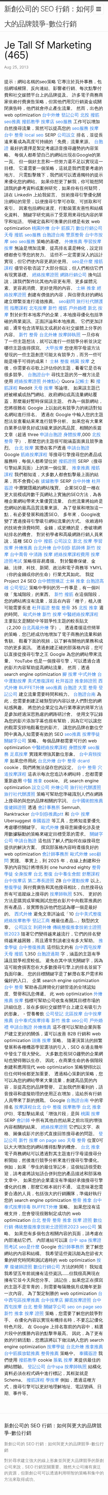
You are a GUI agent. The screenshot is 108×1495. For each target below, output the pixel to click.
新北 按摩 (82, 541)
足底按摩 (19, 754)
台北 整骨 (41, 1220)
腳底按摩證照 (78, 1300)
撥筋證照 (67, 461)
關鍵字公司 (15, 740)
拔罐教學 (50, 481)
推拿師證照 (86, 681)
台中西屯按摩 (88, 947)
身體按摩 (72, 434)
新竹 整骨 (28, 334)
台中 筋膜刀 (62, 228)
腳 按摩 (69, 674)
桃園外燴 (41, 228)
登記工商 (41, 920)
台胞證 (70, 687)
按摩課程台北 (27, 1107)
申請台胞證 (51, 434)
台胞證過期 (48, 954)
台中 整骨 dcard (73, 760)
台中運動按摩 (76, 880)
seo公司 (80, 1020)
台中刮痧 (61, 547)
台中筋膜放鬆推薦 (22, 1353)
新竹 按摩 (51, 614)
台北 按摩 (24, 448)
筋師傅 (78, 547)
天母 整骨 (76, 1140)
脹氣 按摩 (63, 1360)
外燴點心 (51, 381)
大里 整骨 (87, 687)
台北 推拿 (91, 1107)
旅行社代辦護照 (85, 787)
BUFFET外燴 (31, 687)
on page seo (52, 1140)
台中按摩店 (15, 880)
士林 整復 (59, 361)
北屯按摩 (38, 308)
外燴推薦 (73, 241)
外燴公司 (60, 787)
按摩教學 (72, 1107)
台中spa (55, 1366)
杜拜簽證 (41, 607)
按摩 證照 (82, 1220)
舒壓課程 (91, 874)
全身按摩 (23, 874)
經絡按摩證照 (45, 274)
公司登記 (19, 587)
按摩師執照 (69, 334)
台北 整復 (43, 874)
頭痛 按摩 (41, 1040)
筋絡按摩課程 (34, 454)
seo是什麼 (82, 261)
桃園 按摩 (79, 361)
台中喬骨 (19, 554)
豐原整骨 (75, 234)
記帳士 (82, 381)
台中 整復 (51, 1107)
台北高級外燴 (35, 627)
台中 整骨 (13, 135)
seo (13, 241)
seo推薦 (12, 121)
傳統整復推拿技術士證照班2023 (46, 1227)
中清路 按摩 (41, 554)
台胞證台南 (53, 234)
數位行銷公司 (89, 228)
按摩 (94, 128)
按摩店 (47, 121)
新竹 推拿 (60, 1020)
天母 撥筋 (13, 234)
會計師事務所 (55, 854)
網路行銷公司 (73, 274)
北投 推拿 (88, 607)
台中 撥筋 (43, 541)
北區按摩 (74, 1013)
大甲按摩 (54, 348)
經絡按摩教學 (17, 920)
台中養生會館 (67, 874)
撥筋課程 (35, 1380)
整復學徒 (13, 887)
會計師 (23, 1120)
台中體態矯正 (51, 581)
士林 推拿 (86, 288)
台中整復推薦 (32, 947)
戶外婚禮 (77, 308)
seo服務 (64, 121)
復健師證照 (15, 807)
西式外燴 (23, 914)
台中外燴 (51, 115)
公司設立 (66, 135)
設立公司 (41, 787)
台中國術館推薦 (87, 800)
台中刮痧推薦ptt (47, 814)
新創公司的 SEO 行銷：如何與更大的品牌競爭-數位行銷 (54, 16)
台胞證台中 (39, 374)
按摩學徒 (91, 734)
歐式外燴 (32, 614)
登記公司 (70, 115)
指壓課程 (19, 308)
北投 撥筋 (89, 115)
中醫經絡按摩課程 (80, 614)
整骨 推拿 (82, 1200)
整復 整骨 (60, 607)
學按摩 (52, 1380)
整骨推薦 (50, 1353)
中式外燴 (87, 674)
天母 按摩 (43, 388)
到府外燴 (42, 927)
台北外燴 (48, 334)
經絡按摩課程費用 (71, 554)
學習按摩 (92, 241)
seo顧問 (67, 301)
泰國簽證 (41, 820)
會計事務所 (49, 807)
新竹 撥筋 (57, 308)
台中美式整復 (88, 914)
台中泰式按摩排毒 (32, 1020)
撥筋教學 (31, 121)
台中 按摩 (80, 814)
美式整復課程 (41, 681)
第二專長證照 (41, 880)
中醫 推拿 (32, 780)
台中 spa (78, 1240)
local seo (34, 135)
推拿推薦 (81, 467)
